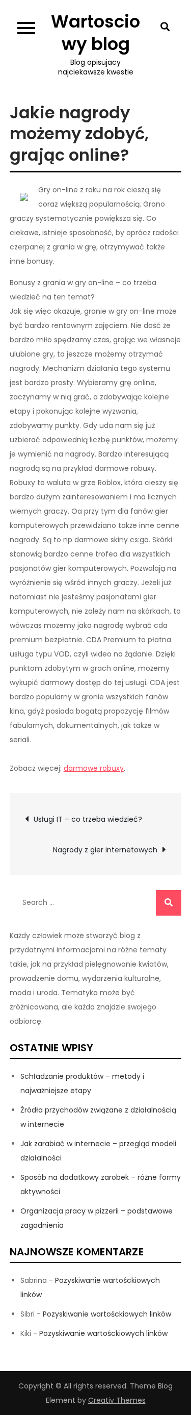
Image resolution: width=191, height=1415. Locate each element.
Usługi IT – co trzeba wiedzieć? (88, 819)
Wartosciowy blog (95, 32)
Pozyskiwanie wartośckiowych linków (107, 1314)
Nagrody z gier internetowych (105, 850)
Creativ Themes (117, 1400)
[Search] (168, 903)
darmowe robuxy (94, 768)
